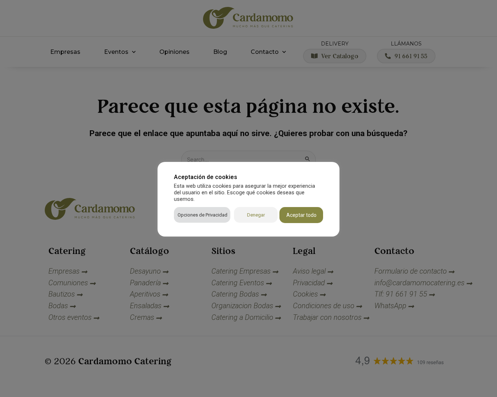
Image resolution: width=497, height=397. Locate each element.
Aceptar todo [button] (301, 215)
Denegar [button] (256, 215)
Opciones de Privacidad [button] (202, 215)
